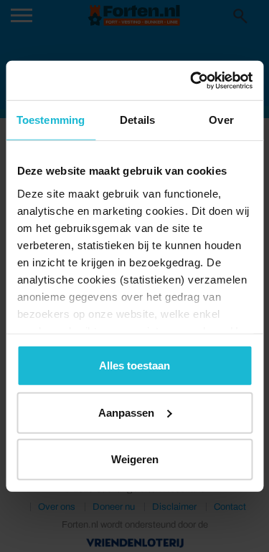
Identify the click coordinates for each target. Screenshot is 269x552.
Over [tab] (221, 120)
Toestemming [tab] (50, 120)
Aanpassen (126, 412)
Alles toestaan (134, 365)
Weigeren (135, 459)
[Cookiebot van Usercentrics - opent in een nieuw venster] (192, 80)
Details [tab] (137, 120)
